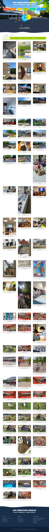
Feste (20, 38)
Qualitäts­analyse (41, 9)
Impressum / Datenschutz (32, 529)
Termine (19, 9)
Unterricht (26, 38)
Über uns (13, 9)
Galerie (26, 9)
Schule (13, 38)
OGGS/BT (33, 9)
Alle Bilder (6, 38)
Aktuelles (6, 9)
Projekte (34, 38)
